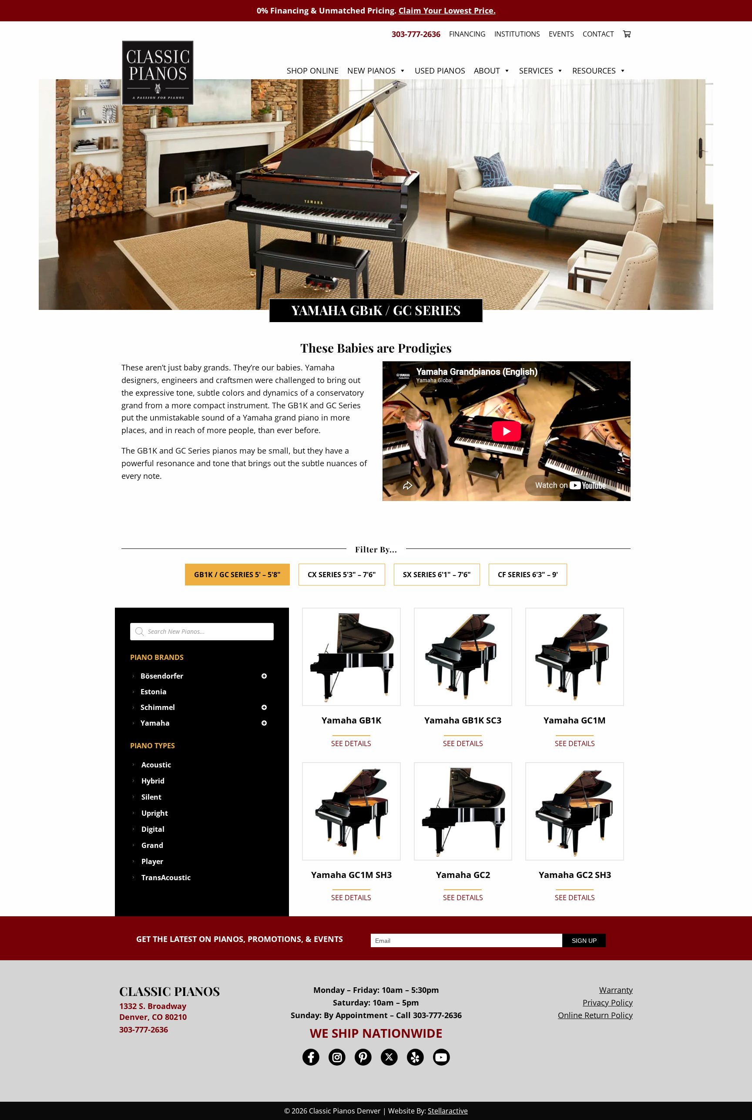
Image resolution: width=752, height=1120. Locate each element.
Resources (594, 70)
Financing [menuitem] (467, 33)
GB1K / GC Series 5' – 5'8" (237, 574)
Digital (152, 829)
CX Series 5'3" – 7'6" (342, 574)
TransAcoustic (166, 877)
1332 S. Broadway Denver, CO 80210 (153, 1011)
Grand (152, 845)
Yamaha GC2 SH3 (575, 875)
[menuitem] (624, 33)
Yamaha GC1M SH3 (351, 875)
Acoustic (156, 765)
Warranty (616, 990)
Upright (154, 813)
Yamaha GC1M (575, 720)
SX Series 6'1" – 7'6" (437, 574)
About (487, 70)
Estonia (154, 691)
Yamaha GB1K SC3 (462, 720)
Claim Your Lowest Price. (447, 10)
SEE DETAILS (351, 743)
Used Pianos (440, 70)
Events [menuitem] (561, 33)
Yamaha (155, 723)
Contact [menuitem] (598, 33)
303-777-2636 (143, 1029)
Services (536, 70)
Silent (151, 797)
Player (152, 861)
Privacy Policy (608, 1002)
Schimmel (158, 707)
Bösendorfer (162, 676)
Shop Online (313, 70)
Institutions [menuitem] (517, 33)
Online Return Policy (595, 1015)
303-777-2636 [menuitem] (416, 34)
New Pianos (371, 70)
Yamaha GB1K (351, 720)
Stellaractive (448, 1111)
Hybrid (152, 781)
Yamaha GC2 (463, 875)
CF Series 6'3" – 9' (528, 574)
